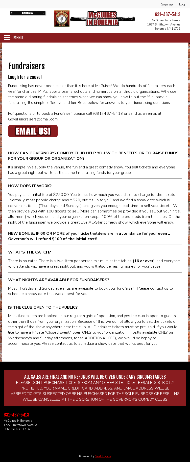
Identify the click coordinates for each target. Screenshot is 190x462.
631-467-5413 (167, 14)
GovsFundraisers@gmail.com (33, 119)
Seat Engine (103, 456)
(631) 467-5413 (108, 113)
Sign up (167, 4)
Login (183, 4)
